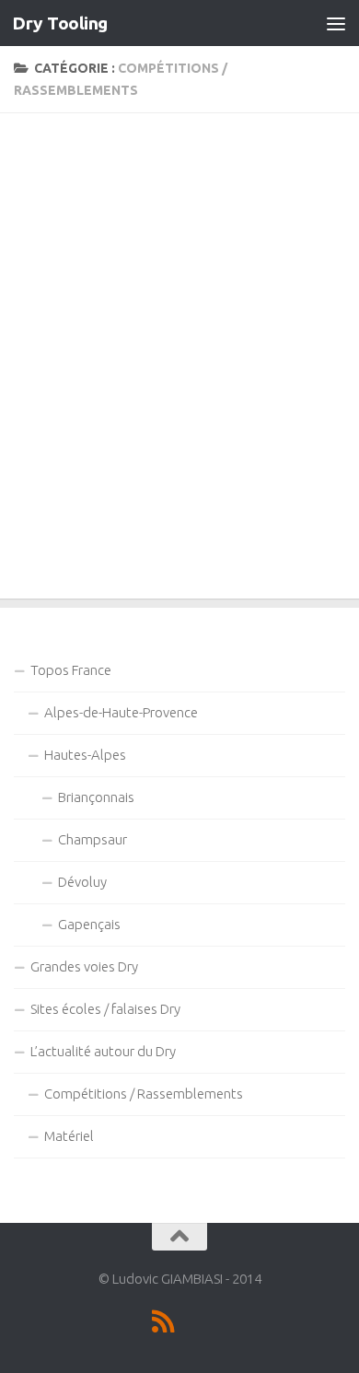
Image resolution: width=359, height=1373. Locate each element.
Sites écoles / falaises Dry (105, 1009)
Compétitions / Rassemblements (143, 1093)
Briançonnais (96, 797)
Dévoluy (82, 882)
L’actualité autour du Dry (103, 1051)
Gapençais (89, 924)
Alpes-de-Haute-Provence (121, 712)
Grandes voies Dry (84, 966)
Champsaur (92, 839)
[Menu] (336, 23)
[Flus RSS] (163, 1321)
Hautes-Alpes (85, 754)
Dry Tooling (60, 23)
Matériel (69, 1136)
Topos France (70, 670)
